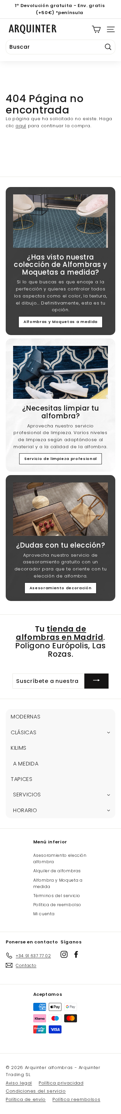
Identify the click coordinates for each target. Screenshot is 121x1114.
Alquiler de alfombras (57, 871)
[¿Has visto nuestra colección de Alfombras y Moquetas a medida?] (60, 221)
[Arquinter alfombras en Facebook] (76, 954)
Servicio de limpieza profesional (60, 458)
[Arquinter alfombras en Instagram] (64, 954)
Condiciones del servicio (36, 1091)
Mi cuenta (44, 914)
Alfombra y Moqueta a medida (58, 883)
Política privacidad (61, 1083)
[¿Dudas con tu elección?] (60, 509)
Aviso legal (19, 1083)
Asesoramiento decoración (61, 588)
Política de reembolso (57, 905)
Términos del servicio (57, 895)
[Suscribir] (96, 681)
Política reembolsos (76, 1099)
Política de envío (26, 1099)
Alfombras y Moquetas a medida (60, 321)
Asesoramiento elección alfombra (60, 858)
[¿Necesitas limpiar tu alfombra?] (60, 372)
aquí (20, 126)
